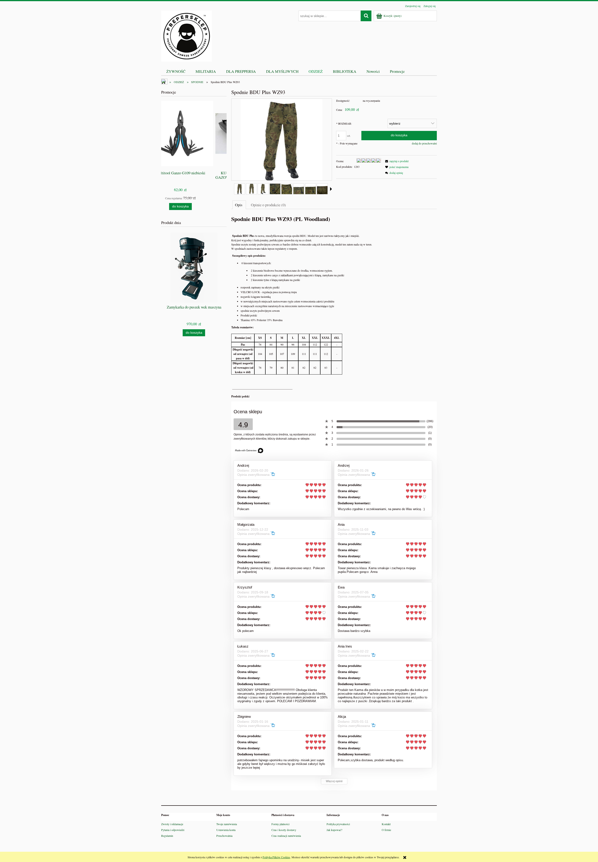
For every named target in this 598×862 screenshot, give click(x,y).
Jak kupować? (334, 830)
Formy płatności (280, 824)
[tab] (239, 204)
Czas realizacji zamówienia (286, 835)
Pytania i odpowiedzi (172, 830)
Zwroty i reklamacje (172, 824)
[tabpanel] (334, 307)
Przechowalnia (224, 835)
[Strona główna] (186, 35)
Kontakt (386, 824)
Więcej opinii (334, 781)
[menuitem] (176, 71)
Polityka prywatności (338, 824)
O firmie (386, 830)
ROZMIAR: (344, 123)
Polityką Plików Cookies (276, 857)
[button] (331, 189)
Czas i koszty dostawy (283, 830)
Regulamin (167, 835)
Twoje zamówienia (226, 824)
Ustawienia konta (225, 830)
